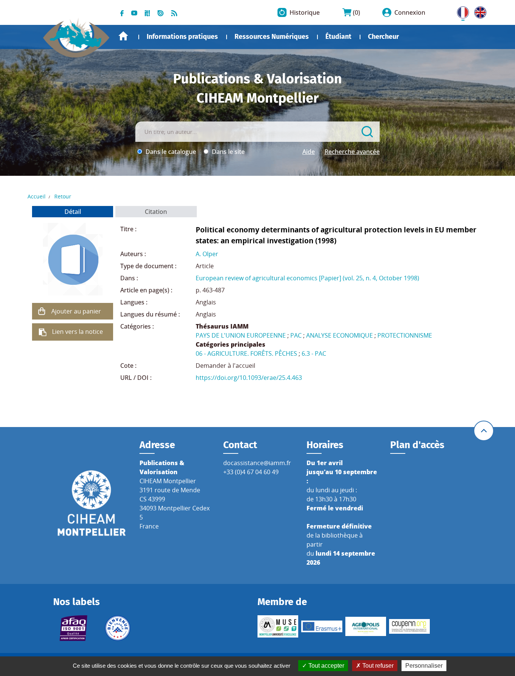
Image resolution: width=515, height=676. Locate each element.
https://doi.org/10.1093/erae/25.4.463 (249, 377)
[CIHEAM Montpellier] (91, 502)
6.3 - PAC (314, 353)
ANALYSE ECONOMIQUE (339, 335)
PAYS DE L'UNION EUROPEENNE (241, 335)
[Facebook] (122, 12)
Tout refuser (377, 665)
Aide (308, 151)
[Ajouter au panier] (41, 311)
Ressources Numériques (272, 36)
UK (478, 11)
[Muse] (278, 626)
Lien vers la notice (77, 331)
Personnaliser (424, 665)
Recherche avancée (352, 151)
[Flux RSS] (174, 12)
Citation (156, 211)
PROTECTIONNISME (404, 335)
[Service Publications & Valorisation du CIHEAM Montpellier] (76, 34)
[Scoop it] (147, 12)
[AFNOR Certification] (73, 628)
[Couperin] (409, 626)
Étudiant (338, 36)
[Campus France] (117, 628)
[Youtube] (134, 12)
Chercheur (383, 36)
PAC (296, 335)
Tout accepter (325, 665)
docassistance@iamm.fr (257, 463)
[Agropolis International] (365, 626)
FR (460, 11)
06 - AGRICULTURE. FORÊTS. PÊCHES (246, 353)
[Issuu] (161, 12)
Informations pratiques (182, 36)
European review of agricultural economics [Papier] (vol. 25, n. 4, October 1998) (307, 278)
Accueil (123, 36)
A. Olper (207, 254)
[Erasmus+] (321, 626)
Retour (62, 196)
